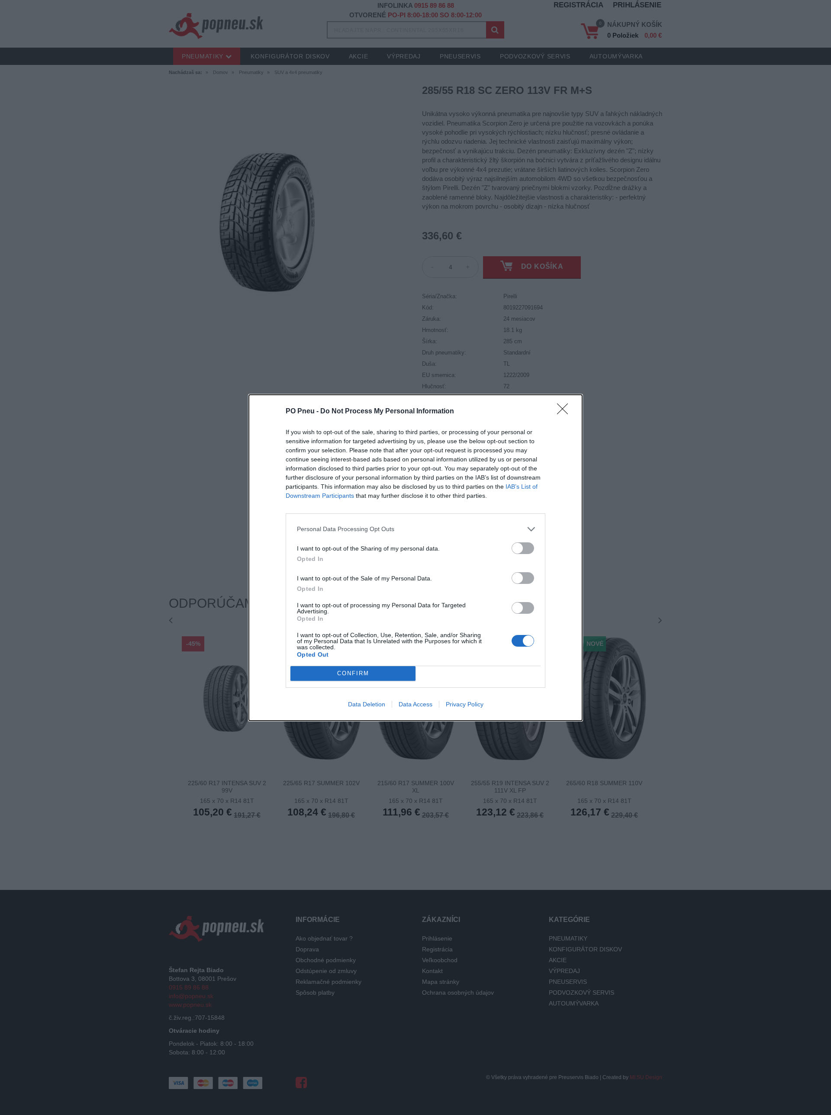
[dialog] (415, 558)
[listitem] (415, 529)
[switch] (523, 548)
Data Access (415, 704)
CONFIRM (353, 673)
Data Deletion (366, 704)
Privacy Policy (464, 704)
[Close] (565, 411)
